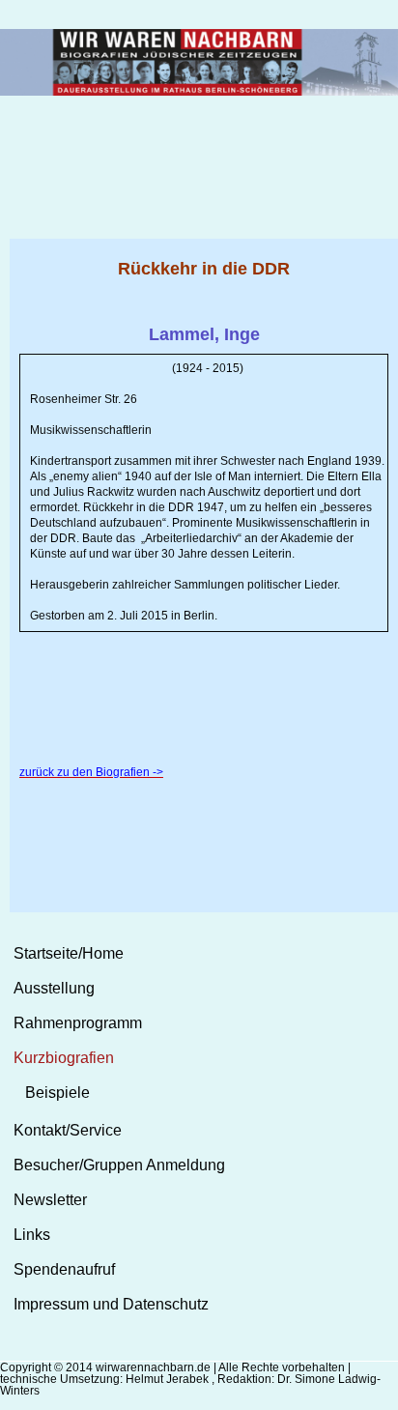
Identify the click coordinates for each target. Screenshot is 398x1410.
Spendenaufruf (64, 1269)
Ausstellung (54, 988)
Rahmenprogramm (78, 1023)
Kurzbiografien (64, 1058)
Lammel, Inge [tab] (204, 334)
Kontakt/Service (68, 1130)
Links (32, 1234)
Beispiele (57, 1092)
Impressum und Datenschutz (111, 1304)
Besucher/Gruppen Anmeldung (119, 1165)
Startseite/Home (69, 953)
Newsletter (50, 1200)
